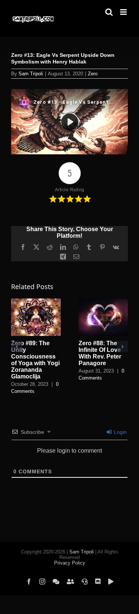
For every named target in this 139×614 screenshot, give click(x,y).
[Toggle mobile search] (109, 12)
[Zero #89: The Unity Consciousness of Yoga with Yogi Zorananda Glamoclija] (36, 301)
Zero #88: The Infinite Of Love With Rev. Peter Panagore (100, 353)
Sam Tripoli (31, 73)
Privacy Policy (69, 563)
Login (119, 432)
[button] (16, 346)
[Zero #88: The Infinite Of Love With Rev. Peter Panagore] (103, 301)
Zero (92, 73)
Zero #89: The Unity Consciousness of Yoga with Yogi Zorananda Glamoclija (35, 360)
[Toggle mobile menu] (124, 12)
